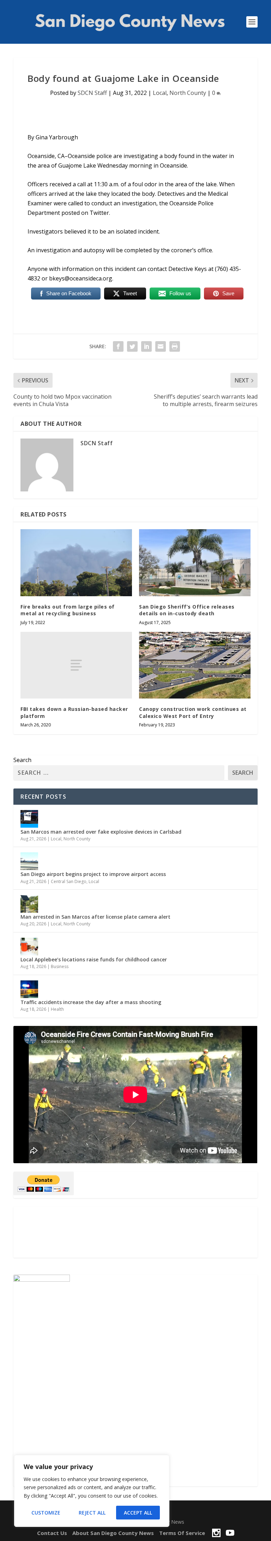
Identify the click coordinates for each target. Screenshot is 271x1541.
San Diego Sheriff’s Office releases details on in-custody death (187, 610)
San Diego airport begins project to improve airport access (93, 874)
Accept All (138, 1512)
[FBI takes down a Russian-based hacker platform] (76, 665)
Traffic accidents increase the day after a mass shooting (90, 1002)
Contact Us (52, 1532)
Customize (45, 1512)
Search (22, 760)
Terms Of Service (182, 1532)
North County (187, 93)
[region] (91, 1491)
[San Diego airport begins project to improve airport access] (29, 861)
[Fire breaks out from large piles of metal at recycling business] (76, 562)
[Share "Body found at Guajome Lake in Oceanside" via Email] (160, 346)
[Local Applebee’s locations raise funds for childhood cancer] (29, 946)
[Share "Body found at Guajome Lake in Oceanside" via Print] (175, 346)
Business (59, 966)
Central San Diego (68, 881)
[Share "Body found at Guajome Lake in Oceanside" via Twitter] (132, 346)
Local (160, 93)
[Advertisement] (135, 1232)
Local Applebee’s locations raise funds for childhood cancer (93, 959)
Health (57, 1009)
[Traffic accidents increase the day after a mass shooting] (29, 989)
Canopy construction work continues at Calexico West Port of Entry (193, 712)
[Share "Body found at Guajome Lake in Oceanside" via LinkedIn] (146, 346)
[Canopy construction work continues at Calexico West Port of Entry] (195, 665)
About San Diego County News (113, 1532)
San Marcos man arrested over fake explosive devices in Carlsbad (100, 831)
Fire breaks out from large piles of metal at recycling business (67, 610)
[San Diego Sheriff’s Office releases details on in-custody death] (195, 562)
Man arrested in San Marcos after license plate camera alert (95, 916)
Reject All (92, 1512)
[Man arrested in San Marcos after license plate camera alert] (29, 904)
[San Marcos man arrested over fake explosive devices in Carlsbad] (29, 819)
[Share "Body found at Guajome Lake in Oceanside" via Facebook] (118, 346)
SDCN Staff (92, 93)
